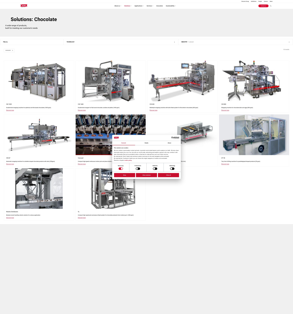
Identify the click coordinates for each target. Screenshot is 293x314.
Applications (138, 6)
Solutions (127, 6)
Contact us (263, 5)
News (271, 1)
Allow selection (146, 175)
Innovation (159, 6)
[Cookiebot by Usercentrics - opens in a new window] (172, 138)
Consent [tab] (123, 143)
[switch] (138, 168)
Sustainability (170, 6)
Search (271, 6)
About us (117, 6)
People (260, 1)
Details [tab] (146, 143)
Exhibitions (253, 1)
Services (149, 6)
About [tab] (169, 143)
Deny (124, 175)
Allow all (168, 175)
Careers (266, 1)
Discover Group (245, 1)
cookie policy (128, 160)
